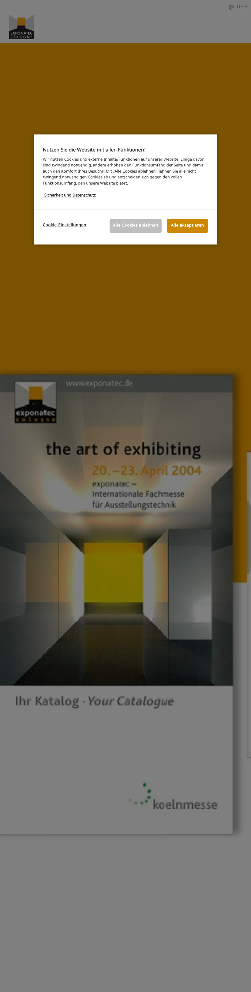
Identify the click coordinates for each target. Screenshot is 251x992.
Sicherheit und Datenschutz (70, 195)
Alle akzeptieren (187, 226)
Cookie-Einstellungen (64, 225)
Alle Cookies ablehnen (135, 226)
